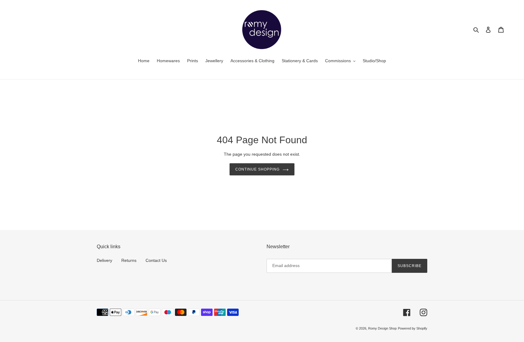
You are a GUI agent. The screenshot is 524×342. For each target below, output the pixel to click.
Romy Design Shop (382, 328)
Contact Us (156, 260)
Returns (128, 260)
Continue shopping (257, 169)
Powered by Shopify (412, 328)
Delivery (104, 260)
